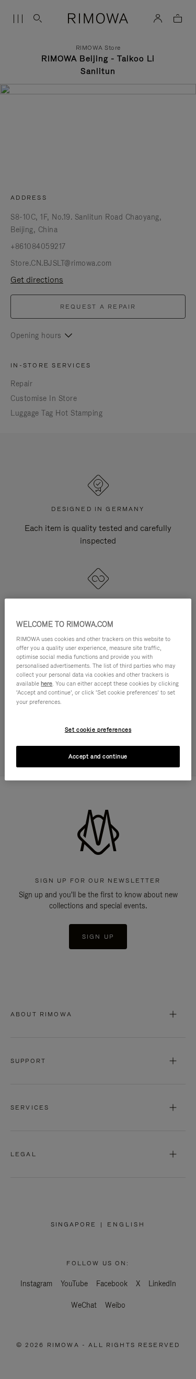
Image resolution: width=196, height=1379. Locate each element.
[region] (98, 690)
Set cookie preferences (98, 729)
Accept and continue (98, 756)
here (46, 683)
